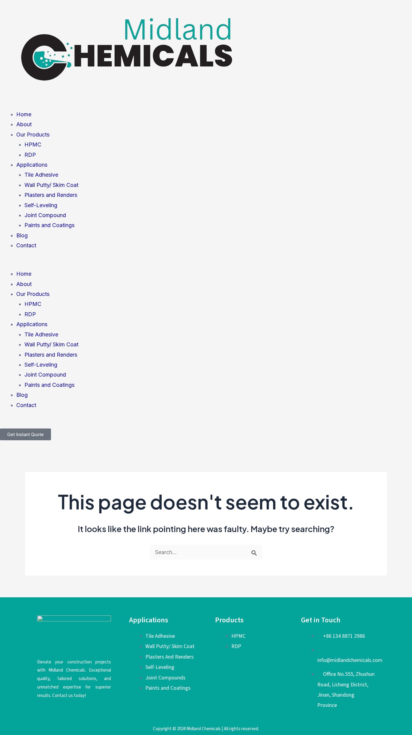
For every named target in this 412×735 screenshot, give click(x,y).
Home (23, 114)
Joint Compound (45, 215)
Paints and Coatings (49, 225)
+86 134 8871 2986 (344, 636)
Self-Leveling (40, 205)
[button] (206, 264)
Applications (31, 165)
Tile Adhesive (41, 175)
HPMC (32, 144)
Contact (26, 245)
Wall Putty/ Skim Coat (51, 185)
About (24, 124)
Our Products (32, 134)
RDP (30, 155)
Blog (22, 235)
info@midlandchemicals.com (349, 660)
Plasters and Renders (50, 195)
